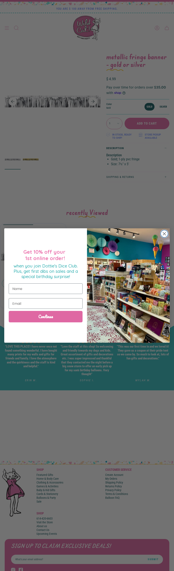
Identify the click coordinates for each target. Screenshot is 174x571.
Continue (45, 316)
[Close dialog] (164, 233)
